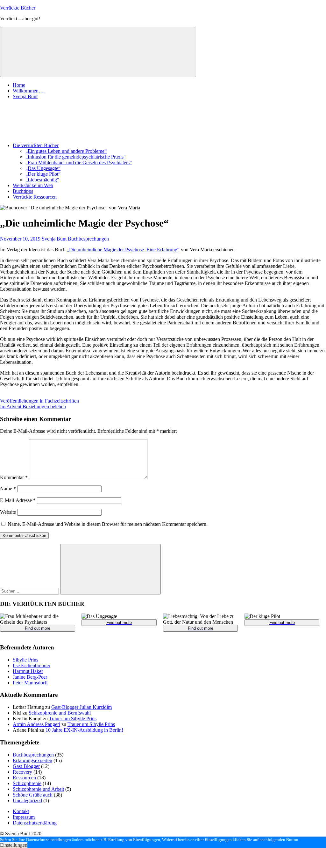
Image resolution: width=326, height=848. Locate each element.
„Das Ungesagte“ (42, 168)
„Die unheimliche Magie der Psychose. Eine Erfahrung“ (123, 249)
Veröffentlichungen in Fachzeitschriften (39, 401)
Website (8, 512)
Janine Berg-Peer (30, 677)
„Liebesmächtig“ (42, 179)
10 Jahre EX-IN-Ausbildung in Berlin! (84, 730)
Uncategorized (27, 800)
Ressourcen (24, 777)
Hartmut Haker (28, 671)
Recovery (22, 772)
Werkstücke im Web (33, 185)
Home (19, 85)
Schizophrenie (27, 783)
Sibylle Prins (25, 659)
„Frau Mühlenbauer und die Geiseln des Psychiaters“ (78, 162)
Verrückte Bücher (17, 7)
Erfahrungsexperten (32, 760)
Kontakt (21, 811)
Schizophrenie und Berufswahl (60, 713)
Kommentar (14, 477)
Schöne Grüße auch (33, 794)
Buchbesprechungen (88, 238)
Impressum (24, 817)
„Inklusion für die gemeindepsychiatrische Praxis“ (75, 156)
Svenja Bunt (25, 96)
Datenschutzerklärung (35, 822)
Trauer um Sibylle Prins (72, 718)
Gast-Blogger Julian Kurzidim (81, 707)
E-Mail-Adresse (18, 500)
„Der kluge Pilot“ (42, 174)
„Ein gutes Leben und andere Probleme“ (66, 151)
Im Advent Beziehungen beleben (33, 406)
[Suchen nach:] (30, 591)
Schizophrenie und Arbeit (38, 789)
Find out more (37, 628)
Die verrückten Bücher (36, 145)
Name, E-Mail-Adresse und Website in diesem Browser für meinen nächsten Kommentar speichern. (108, 524)
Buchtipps (23, 191)
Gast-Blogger (26, 766)
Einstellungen (13, 845)
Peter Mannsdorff (30, 682)
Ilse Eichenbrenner (31, 665)
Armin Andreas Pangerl (36, 724)
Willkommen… (28, 90)
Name (8, 488)
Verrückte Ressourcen (35, 197)
